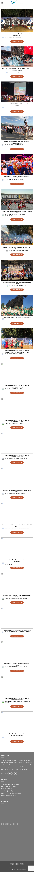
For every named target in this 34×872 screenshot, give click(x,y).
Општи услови (20, 867)
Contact (11, 867)
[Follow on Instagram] (6, 773)
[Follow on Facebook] (2, 773)
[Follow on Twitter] (9, 773)
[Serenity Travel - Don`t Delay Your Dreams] (17, 3)
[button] (2, 3)
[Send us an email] (12, 773)
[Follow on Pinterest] (15, 773)
